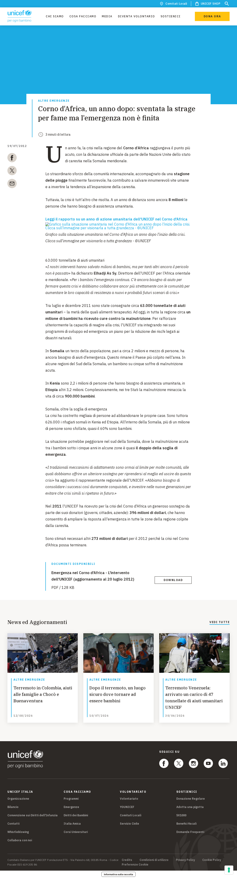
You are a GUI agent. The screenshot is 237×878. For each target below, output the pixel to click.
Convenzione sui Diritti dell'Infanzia (32, 815)
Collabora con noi (19, 840)
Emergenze (71, 807)
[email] (12, 184)
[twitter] (12, 171)
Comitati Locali (176, 3)
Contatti (13, 823)
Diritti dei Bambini (76, 815)
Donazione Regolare (190, 798)
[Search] (227, 3)
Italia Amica (72, 823)
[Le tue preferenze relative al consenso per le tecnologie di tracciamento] (229, 870)
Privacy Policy (185, 860)
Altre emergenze (54, 100)
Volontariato (129, 798)
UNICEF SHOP (211, 3)
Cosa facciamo (83, 16)
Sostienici (171, 16)
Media (107, 16)
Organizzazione (18, 798)
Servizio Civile (129, 823)
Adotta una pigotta (190, 807)
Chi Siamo (55, 16)
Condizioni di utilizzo (154, 860)
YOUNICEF (127, 807)
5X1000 (181, 815)
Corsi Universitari (76, 832)
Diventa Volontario (136, 16)
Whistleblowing (18, 832)
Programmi (71, 798)
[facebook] (12, 158)
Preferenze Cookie (135, 864)
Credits (127, 860)
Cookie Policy (211, 860)
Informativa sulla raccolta (118, 874)
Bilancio (13, 807)
